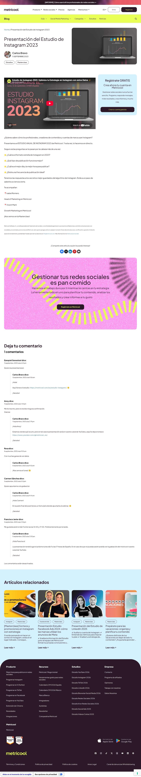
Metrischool (83, 10)
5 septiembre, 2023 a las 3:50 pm (23, 536)
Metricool (10, 730)
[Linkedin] (127, 753)
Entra (114, 10)
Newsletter (43, 711)
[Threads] (117, 753)
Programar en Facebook (15, 695)
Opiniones (109, 683)
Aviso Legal (92, 764)
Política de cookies (69, 764)
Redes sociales (49, 10)
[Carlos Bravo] (7, 54)
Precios (61, 10)
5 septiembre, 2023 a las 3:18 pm (15, 522)
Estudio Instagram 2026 (81, 677)
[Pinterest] (133, 753)
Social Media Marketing (59, 19)
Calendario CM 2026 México (50, 690)
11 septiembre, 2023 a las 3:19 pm (23, 421)
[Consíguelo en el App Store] (107, 740)
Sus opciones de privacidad (46, 774)
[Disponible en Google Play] (125, 741)
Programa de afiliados (113, 677)
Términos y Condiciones (15, 764)
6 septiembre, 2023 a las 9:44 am (23, 495)
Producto (36, 10)
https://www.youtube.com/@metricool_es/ (29, 435)
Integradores (44, 700)
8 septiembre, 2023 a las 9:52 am (23, 465)
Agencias (71, 10)
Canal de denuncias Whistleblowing (121, 764)
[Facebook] (95, 753)
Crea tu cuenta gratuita (117, 109)
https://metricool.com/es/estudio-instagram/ (48, 388)
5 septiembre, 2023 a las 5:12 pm (15, 481)
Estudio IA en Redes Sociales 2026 (85, 704)
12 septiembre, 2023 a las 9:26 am (23, 377)
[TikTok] (106, 753)
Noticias (102, 19)
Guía (42, 19)
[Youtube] (122, 753)
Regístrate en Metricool (70, 307)
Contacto (108, 672)
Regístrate (129, 10)
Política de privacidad (73, 233)
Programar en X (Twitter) (15, 685)
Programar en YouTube (15, 700)
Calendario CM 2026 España (50, 685)
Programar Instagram (14, 680)
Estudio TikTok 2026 (80, 683)
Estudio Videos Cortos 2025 (83, 714)
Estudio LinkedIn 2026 (80, 688)
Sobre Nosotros (111, 693)
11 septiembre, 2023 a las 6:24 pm (15, 363)
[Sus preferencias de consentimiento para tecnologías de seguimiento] (137, 773)
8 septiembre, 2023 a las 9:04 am (15, 451)
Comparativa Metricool (48, 716)
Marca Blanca (44, 695)
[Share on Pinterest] (74, 251)
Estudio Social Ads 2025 (81, 709)
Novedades (10, 711)
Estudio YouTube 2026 (80, 672)
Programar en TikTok (14, 690)
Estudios (92, 19)
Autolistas (43, 706)
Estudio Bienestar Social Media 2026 (86, 693)
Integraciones (11, 716)
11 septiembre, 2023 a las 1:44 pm (15, 404)
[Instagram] (101, 753)
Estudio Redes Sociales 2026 (83, 698)
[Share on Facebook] (62, 251)
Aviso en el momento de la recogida (17, 774)
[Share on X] (66, 251)
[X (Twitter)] (111, 753)
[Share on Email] (79, 251)
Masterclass (22, 62)
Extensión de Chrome (14, 706)
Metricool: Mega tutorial (48, 672)
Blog (6, 18)
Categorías (79, 19)
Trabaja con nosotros (113, 688)
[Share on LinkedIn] (70, 251)
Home (6, 29)
